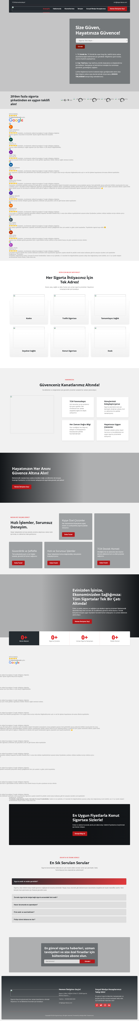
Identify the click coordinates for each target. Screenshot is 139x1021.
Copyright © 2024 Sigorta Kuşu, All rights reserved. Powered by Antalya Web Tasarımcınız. (69, 1015)
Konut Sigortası (69, 351)
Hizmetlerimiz (69, 9)
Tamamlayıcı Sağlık (110, 318)
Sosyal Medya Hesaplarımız (96, 9)
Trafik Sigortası (69, 318)
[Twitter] (101, 1005)
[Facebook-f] (97, 1005)
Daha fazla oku (30, 257)
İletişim (80, 9)
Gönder (80, 46)
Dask (110, 351)
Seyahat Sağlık (29, 351)
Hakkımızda (57, 9)
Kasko (29, 318)
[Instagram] (105, 1005)
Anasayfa (46, 9)
